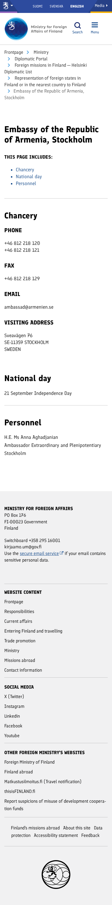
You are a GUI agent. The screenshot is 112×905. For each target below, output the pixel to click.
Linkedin (12, 716)
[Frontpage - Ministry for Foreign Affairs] (35, 29)
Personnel (26, 183)
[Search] (77, 25)
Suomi (38, 6)
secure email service (39, 553)
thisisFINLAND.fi (19, 791)
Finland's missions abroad (35, 828)
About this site (76, 828)
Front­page (13, 52)
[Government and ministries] (8, 6)
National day (29, 176)
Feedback (90, 835)
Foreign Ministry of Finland (29, 762)
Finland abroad (18, 772)
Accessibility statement (56, 835)
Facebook (13, 726)
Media (100, 5)
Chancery (25, 169)
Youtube (12, 735)
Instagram (14, 706)
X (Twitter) (14, 696)
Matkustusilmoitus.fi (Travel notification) (43, 781)
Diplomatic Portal (30, 59)
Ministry (40, 52)
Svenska (56, 6)
